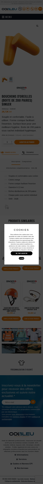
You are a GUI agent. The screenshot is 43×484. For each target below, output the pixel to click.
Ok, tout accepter (21, 253)
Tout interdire (21, 258)
